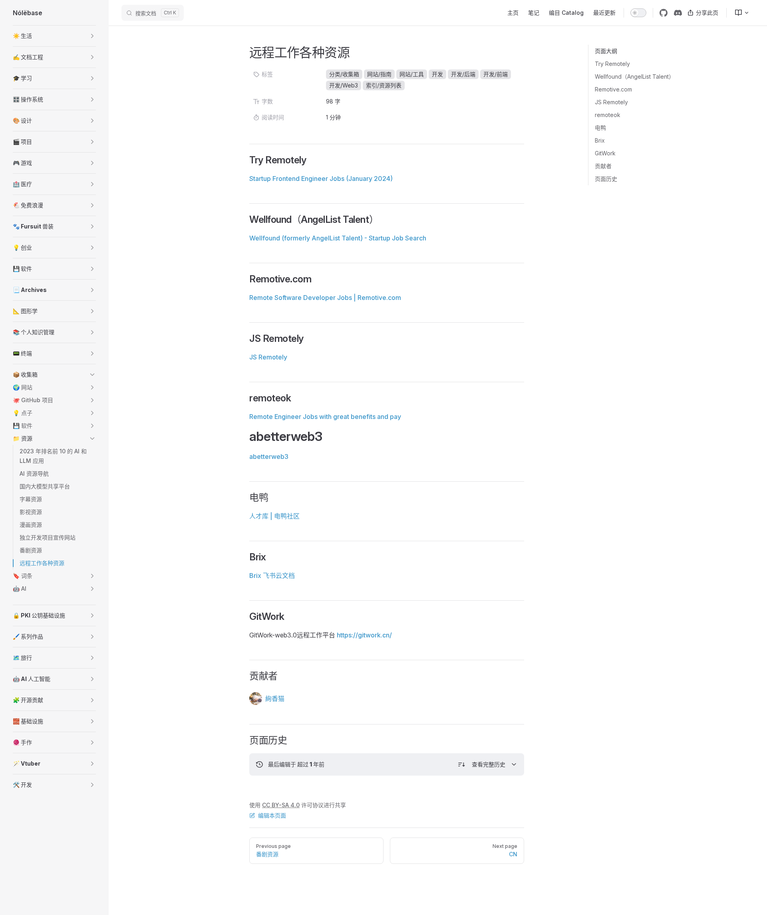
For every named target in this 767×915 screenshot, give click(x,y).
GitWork (605, 153)
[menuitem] (738, 13)
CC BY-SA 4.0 (281, 805)
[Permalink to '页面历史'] (244, 740)
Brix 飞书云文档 (272, 576)
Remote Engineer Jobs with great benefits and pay (325, 417)
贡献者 (603, 166)
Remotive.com (613, 89)
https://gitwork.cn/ (364, 635)
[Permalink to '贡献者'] (244, 676)
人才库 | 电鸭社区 (274, 516)
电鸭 (600, 127)
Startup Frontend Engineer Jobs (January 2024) (321, 179)
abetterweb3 (268, 456)
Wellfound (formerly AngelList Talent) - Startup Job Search (337, 238)
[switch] (638, 12)
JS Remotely (611, 102)
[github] (663, 13)
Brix (600, 140)
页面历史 (606, 178)
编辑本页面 (272, 815)
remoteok (607, 114)
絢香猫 (274, 699)
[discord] (678, 13)
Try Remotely (612, 63)
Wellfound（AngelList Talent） (634, 76)
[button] (54, 36)
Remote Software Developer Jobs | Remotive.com (325, 298)
